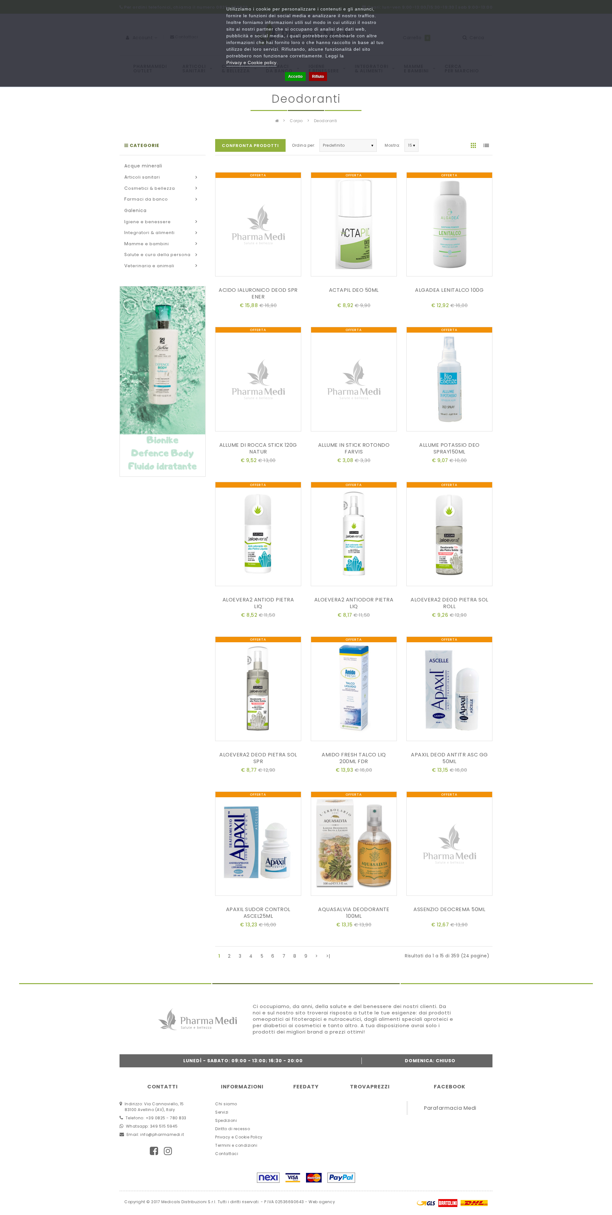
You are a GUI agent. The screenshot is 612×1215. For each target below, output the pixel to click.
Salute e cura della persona (157, 255)
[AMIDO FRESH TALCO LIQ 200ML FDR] (354, 690)
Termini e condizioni (236, 1145)
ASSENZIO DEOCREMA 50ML (449, 909)
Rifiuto (318, 76)
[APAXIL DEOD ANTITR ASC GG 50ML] (449, 690)
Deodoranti (325, 120)
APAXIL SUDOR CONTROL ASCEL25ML (258, 913)
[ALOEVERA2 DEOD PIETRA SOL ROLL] (449, 535)
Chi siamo (226, 1104)
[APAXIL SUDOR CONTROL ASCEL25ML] (258, 845)
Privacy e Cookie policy (251, 62)
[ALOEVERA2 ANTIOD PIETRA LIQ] (258, 535)
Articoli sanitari (142, 177)
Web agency (322, 1201)
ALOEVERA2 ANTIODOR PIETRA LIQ (354, 603)
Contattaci (226, 1153)
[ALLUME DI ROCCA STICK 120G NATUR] (258, 380)
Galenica (135, 210)
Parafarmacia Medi (450, 1108)
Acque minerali (143, 166)
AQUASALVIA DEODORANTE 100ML (354, 913)
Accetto (295, 76)
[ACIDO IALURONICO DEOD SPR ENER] (258, 225)
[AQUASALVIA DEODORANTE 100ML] (354, 845)
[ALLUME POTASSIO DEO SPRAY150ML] (449, 380)
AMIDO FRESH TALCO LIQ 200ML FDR (354, 758)
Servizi (222, 1112)
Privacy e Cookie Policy (239, 1137)
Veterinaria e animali (149, 266)
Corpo (296, 120)
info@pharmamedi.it (162, 1134)
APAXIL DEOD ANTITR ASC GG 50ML (449, 758)
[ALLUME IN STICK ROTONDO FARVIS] (354, 380)
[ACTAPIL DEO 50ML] (354, 225)
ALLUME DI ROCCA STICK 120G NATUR (258, 448)
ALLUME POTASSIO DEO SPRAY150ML (449, 448)
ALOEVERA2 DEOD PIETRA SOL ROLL (449, 603)
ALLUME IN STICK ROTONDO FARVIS (354, 448)
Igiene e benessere (147, 222)
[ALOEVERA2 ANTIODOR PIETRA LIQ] (354, 535)
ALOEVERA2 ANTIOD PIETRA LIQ (258, 603)
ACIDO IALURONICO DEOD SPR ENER (258, 293)
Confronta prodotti (250, 146)
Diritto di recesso (232, 1128)
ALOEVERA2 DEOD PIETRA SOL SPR (258, 758)
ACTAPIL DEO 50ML (354, 290)
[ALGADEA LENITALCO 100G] (449, 225)
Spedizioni (226, 1120)
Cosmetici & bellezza (149, 188)
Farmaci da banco (146, 199)
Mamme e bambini (146, 244)
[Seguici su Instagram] (168, 1151)
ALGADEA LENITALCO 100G (449, 290)
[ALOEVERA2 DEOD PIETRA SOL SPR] (258, 690)
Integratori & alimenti (149, 233)
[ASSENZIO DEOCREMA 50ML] (449, 845)
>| (328, 956)
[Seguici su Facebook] (154, 1151)
